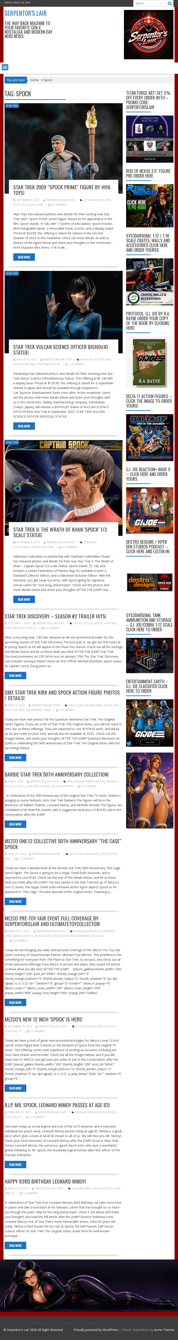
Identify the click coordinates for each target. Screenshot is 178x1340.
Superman (83, 936)
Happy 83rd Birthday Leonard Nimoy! (45, 1181)
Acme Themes (164, 1330)
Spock (25, 205)
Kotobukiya (102, 359)
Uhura (44, 786)
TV (34, 628)
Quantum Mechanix (88, 705)
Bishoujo (87, 359)
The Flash (97, 936)
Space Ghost (42, 936)
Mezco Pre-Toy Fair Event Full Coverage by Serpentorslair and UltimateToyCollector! (52, 921)
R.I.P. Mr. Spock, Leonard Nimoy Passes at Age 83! (57, 1105)
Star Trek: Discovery (18, 628)
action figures (94, 200)
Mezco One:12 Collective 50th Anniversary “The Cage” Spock (63, 843)
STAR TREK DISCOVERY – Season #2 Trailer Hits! (55, 616)
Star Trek (37, 205)
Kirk (71, 705)
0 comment (59, 205)
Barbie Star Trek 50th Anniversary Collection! (57, 774)
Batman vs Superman (100, 931)
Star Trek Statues (49, 364)
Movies (102, 1112)
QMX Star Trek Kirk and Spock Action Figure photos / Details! (62, 695)
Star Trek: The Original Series (31, 710)
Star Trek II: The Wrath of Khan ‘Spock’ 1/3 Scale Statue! (60, 532)
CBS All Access (83, 623)
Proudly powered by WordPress (96, 1330)
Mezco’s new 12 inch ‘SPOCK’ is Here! (43, 1019)
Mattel (100, 781)
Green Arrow (14, 936)
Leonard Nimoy (84, 781)
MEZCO (95, 854)
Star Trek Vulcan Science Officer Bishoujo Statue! (60, 349)
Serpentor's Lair (26, 13)
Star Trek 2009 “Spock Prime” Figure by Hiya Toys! (61, 189)
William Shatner (62, 786)
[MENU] (5, 67)
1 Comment (76, 364)
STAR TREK (12, 105)
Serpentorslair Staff (60, 200)
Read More (24, 257)
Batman (79, 931)
